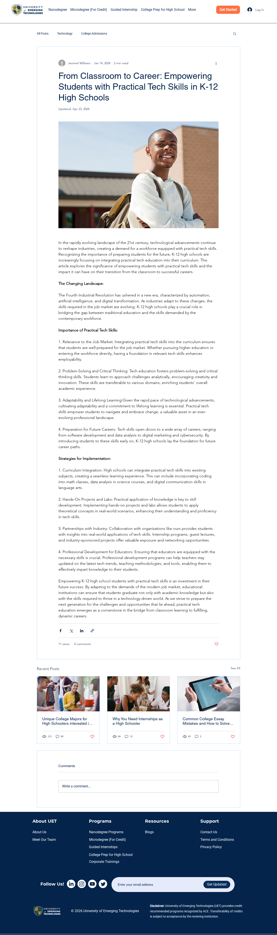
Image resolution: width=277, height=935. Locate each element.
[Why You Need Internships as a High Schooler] (138, 693)
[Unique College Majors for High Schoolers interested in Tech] (68, 693)
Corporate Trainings (104, 862)
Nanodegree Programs (106, 832)
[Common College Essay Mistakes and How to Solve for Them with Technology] (208, 693)
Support (209, 821)
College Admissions (94, 33)
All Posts (42, 33)
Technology (64, 33)
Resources (157, 821)
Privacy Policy (211, 847)
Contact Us (208, 832)
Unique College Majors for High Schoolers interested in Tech (66, 721)
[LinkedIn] (71, 884)
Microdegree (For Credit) (107, 840)
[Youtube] (92, 884)
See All (235, 668)
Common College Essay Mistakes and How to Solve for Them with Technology (206, 721)
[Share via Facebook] (60, 631)
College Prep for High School (111, 855)
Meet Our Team (44, 840)
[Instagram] (81, 884)
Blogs (149, 832)
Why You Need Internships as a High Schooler (138, 721)
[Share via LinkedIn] (82, 631)
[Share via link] (92, 631)
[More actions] (216, 63)
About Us (39, 832)
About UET (44, 821)
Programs (100, 821)
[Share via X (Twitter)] (71, 631)
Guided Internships (103, 847)
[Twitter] (103, 884)
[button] (53, 3)
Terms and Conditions (217, 840)
